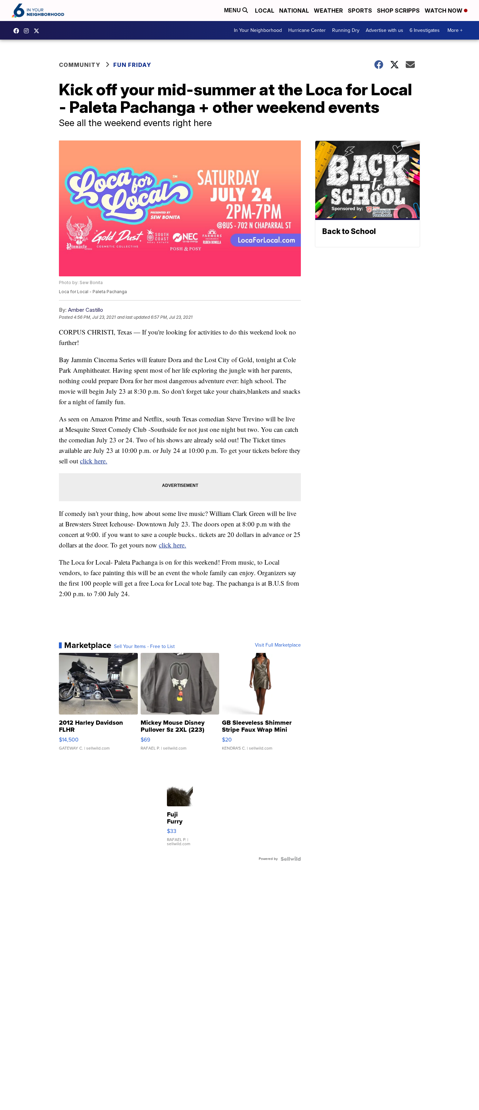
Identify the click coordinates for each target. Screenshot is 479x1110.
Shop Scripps (398, 10)
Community (79, 64)
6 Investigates (425, 30)
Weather (328, 10)
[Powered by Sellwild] (291, 858)
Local (264, 10)
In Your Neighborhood (258, 30)
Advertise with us (384, 30)
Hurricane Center (307, 30)
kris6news (28, 31)
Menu (233, 10)
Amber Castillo (85, 309)
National (294, 10)
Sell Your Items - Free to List (144, 646)
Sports (360, 10)
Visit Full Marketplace (278, 645)
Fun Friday (132, 64)
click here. (93, 460)
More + (455, 30)
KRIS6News (17, 31)
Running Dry (345, 30)
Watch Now (444, 10)
